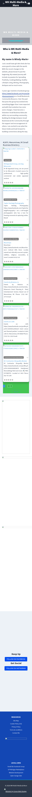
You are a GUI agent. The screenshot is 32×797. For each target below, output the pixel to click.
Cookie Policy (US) (16, 724)
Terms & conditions (16, 730)
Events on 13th (9, 322)
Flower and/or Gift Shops (11, 239)
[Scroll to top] (29, 781)
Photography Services (10, 199)
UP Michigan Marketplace (16, 770)
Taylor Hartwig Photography (14, 203)
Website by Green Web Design (16, 791)
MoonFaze (7, 243)
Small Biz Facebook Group (16, 766)
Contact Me (16, 733)
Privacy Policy (16, 727)
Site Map (16, 721)
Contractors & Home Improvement (14, 357)
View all (16, 391)
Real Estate (8, 160)
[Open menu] (3, 3)
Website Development (16, 773)
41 (8, 386)
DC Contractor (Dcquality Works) (15, 361)
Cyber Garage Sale (16, 776)
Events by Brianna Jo (11, 282)
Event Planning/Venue (10, 278)
